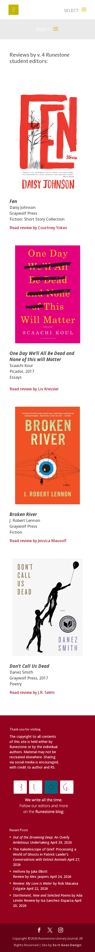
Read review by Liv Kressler (34, 389)
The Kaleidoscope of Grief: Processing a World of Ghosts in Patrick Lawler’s (44, 854)
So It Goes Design (67, 945)
